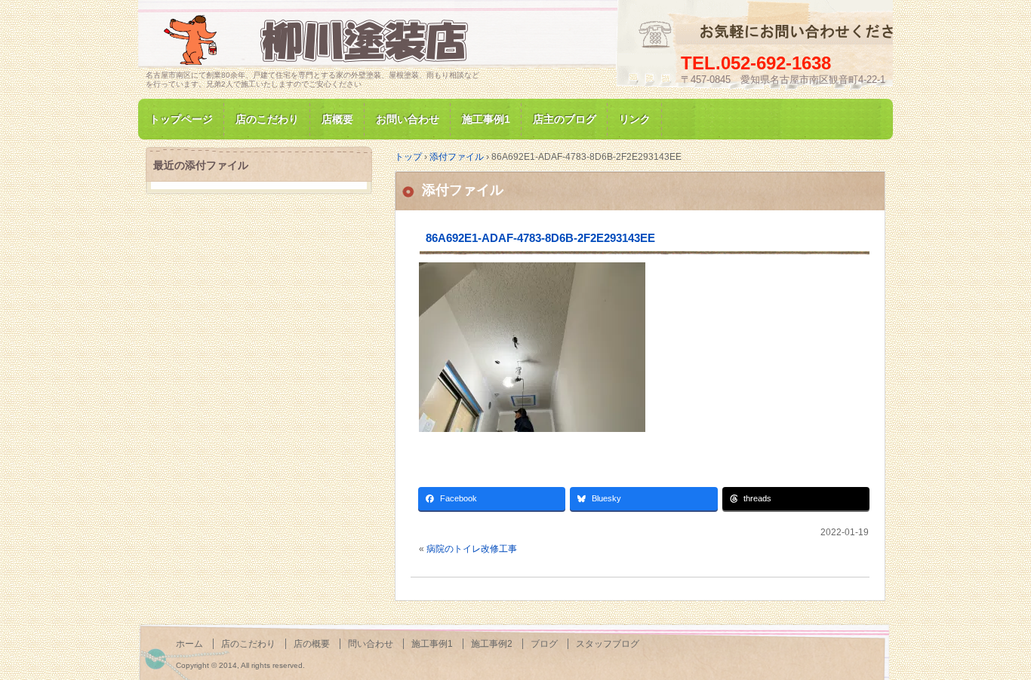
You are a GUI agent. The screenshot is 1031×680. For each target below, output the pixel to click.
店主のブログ (564, 119)
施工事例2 (491, 644)
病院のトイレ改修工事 (471, 549)
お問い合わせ (407, 119)
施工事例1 (486, 119)
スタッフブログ (607, 644)
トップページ (181, 119)
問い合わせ (370, 644)
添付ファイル (462, 190)
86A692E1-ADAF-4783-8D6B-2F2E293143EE (540, 237)
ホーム (189, 644)
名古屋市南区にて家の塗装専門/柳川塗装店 (319, 40)
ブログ (544, 644)
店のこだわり (267, 119)
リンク (635, 119)
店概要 (337, 119)
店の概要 (312, 644)
